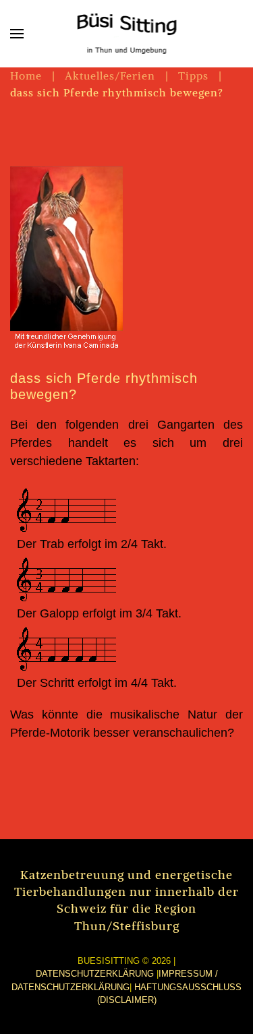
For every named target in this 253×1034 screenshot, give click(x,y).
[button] (17, 33)
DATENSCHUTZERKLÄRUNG (95, 974)
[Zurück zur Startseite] (126, 33)
